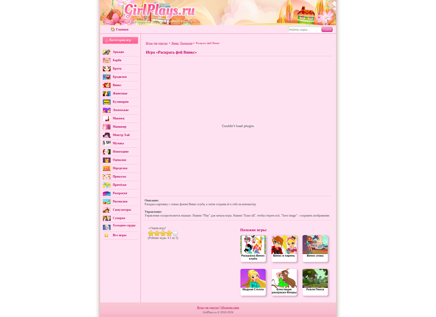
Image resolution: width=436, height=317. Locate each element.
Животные (120, 93)
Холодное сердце (124, 225)
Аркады (118, 52)
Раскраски (120, 193)
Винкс (117, 85)
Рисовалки (120, 201)
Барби (117, 60)
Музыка (118, 143)
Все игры (119, 235)
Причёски (119, 185)
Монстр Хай (121, 135)
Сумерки (119, 218)
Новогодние (121, 151)
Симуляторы (122, 210)
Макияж (119, 118)
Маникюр (119, 126)
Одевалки (119, 160)
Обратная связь (230, 307)
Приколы (119, 176)
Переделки (120, 168)
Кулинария (121, 101)
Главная (122, 29)
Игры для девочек (157, 43)
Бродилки (120, 77)
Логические (121, 110)
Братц (117, 68)
